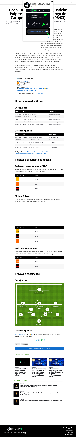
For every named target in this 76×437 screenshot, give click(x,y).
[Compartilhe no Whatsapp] (42, 340)
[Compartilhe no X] (37, 340)
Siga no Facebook (64, 428)
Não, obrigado (47, 37)
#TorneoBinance (24, 81)
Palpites (17, 344)
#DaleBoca (39, 89)
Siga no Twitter (66, 428)
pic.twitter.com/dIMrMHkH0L (26, 90)
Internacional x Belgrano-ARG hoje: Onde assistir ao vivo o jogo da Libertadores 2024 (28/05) (56, 373)
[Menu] (5, 2)
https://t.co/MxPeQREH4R (27, 89)
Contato (70, 432)
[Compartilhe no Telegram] (44, 340)
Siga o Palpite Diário (20, 334)
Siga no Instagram (69, 428)
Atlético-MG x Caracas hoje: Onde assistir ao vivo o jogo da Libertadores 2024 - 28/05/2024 (41, 401)
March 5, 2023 (39, 93)
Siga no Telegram (72, 428)
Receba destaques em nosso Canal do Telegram (39, 348)
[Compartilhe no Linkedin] (39, 340)
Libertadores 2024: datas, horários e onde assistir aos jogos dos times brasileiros (21, 372)
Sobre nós (69, 431)
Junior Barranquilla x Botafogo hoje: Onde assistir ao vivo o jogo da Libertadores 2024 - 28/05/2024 (38, 386)
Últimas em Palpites (20, 380)
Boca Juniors (25, 344)
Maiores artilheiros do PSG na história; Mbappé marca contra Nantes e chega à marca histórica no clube (37, 153)
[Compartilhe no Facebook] (34, 340)
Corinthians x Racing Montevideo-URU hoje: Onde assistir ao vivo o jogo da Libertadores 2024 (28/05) (39, 373)
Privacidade (69, 434)
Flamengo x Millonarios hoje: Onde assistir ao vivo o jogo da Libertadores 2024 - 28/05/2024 (40, 393)
